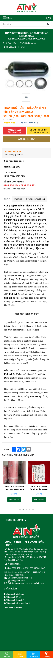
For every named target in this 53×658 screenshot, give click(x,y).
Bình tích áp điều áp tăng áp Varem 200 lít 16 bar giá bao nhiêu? (39, 491)
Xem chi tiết (14, 499)
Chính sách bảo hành (15, 594)
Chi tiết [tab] (7, 199)
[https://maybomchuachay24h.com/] (4, 43)
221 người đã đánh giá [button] (27, 123)
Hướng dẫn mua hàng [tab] (35, 199)
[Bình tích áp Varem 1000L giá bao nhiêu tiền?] (14, 472)
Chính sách (10, 588)
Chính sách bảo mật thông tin (18, 603)
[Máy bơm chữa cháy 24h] (26, 7)
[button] (20, 509)
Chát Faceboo (33, 656)
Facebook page (13, 607)
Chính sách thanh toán (15, 600)
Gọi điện (7, 656)
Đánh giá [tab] (18, 199)
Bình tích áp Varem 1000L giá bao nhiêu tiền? (14, 490)
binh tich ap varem (38, 348)
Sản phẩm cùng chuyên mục (18, 455)
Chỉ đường (46, 656)
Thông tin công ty (15, 520)
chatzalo (20, 656)
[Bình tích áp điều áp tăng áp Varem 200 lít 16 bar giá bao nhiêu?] (39, 472)
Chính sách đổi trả (13, 597)
